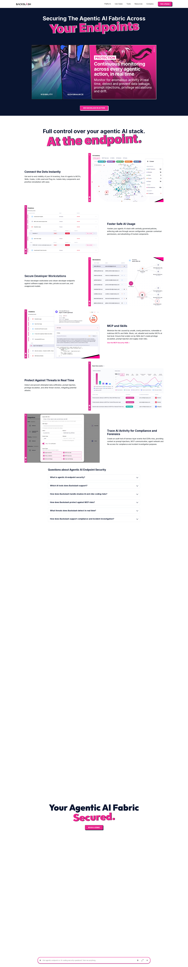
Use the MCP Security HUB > (118, 343)
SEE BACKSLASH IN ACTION (94, 108)
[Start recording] (137, 960)
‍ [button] (72, 502)
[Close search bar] (147, 960)
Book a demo (94, 827)
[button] (107, 4)
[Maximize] (142, 960)
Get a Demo (164, 4)
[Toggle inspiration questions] (40, 960)
